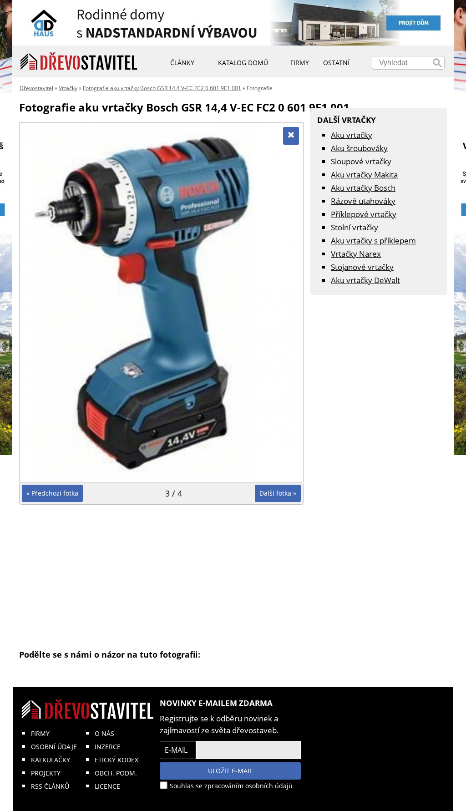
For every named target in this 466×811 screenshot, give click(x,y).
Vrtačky (68, 88)
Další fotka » (277, 493)
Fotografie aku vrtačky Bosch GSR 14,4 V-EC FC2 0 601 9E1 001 (162, 88)
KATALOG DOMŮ (243, 62)
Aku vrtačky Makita (364, 174)
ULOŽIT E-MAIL (230, 770)
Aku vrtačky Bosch (363, 187)
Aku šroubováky (359, 148)
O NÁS (104, 733)
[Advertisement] (161, 576)
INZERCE (108, 746)
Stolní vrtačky (354, 227)
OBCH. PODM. (116, 773)
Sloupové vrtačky (361, 161)
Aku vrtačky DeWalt (365, 280)
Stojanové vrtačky (362, 267)
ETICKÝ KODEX (116, 759)
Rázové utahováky (363, 201)
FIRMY (40, 733)
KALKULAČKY (50, 759)
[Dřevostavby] (79, 61)
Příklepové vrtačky (363, 214)
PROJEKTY (46, 773)
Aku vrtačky (351, 135)
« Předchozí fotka (52, 493)
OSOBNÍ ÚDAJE (54, 746)
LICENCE (107, 786)
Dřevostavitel (36, 88)
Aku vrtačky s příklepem (373, 240)
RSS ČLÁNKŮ (50, 786)
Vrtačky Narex (356, 253)
